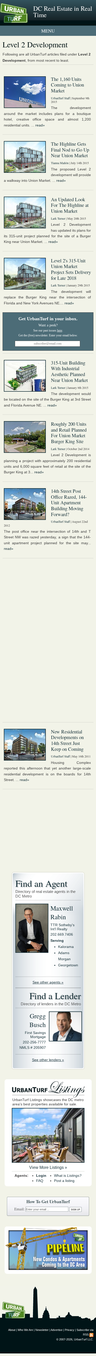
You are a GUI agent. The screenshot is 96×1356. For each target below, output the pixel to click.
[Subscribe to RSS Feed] (91, 1334)
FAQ (39, 1181)
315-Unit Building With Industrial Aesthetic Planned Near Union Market (69, 371)
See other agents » (48, 982)
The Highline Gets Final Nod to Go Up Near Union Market (70, 149)
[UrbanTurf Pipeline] (48, 1272)
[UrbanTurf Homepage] (27, 20)
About (11, 1329)
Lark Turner (58, 218)
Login (41, 1175)
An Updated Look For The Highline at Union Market (70, 205)
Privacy (69, 1329)
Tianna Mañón (60, 163)
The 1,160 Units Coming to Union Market (67, 85)
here (59, 330)
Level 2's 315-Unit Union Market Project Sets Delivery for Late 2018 (71, 269)
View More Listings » (48, 1167)
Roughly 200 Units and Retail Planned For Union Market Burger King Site (69, 432)
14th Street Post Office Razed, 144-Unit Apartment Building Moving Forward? (69, 502)
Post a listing (64, 1181)
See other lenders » (48, 1060)
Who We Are (25, 1329)
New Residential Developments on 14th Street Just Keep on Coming (67, 740)
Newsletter (42, 1329)
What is (67, 1175)
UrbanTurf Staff (60, 98)
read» (40, 125)
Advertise (56, 1329)
